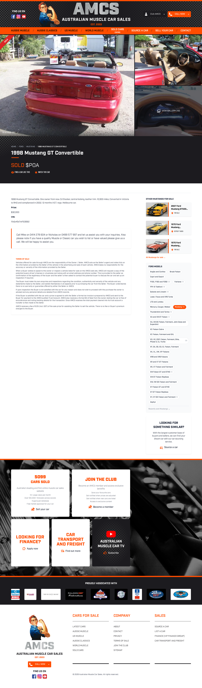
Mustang (30, 147)
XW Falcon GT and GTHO (161, 372)
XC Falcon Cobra (157, 329)
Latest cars (79, 627)
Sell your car (164, 31)
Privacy (118, 636)
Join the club (121, 646)
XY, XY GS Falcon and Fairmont (164, 397)
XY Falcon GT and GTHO (159, 387)
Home (13, 147)
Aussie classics (47, 31)
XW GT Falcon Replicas (159, 377)
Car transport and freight (169, 641)
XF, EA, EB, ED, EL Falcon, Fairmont (164, 347)
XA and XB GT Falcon (160, 317)
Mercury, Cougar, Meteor (160, 307)
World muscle (94, 31)
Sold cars (117, 30)
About (117, 627)
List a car (160, 631)
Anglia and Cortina (157, 272)
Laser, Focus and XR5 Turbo (161, 297)
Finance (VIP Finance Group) (170, 636)
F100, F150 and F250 (160, 282)
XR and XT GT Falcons (159, 362)
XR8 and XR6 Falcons (159, 357)
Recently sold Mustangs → (159, 409)
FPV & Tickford (157, 287)
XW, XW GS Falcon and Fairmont (163, 382)
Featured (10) (8, 132)
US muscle (71, 31)
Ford (21, 147)
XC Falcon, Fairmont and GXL (162, 334)
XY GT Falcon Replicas (159, 392)
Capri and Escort (157, 277)
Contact (186, 31)
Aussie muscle (20, 31)
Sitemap (118, 650)
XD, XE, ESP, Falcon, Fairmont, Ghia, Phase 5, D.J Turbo (168, 341)
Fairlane (179, 282)
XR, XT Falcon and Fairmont (161, 367)
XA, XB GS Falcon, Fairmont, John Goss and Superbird (168, 323)
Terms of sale (121, 641)
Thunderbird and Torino (161, 312)
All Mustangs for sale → (155, 257)
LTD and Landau (156, 302)
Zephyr (153, 402)
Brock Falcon (175, 272)
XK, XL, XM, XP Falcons (159, 352)
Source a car (139, 31)
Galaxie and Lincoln (159, 292)
